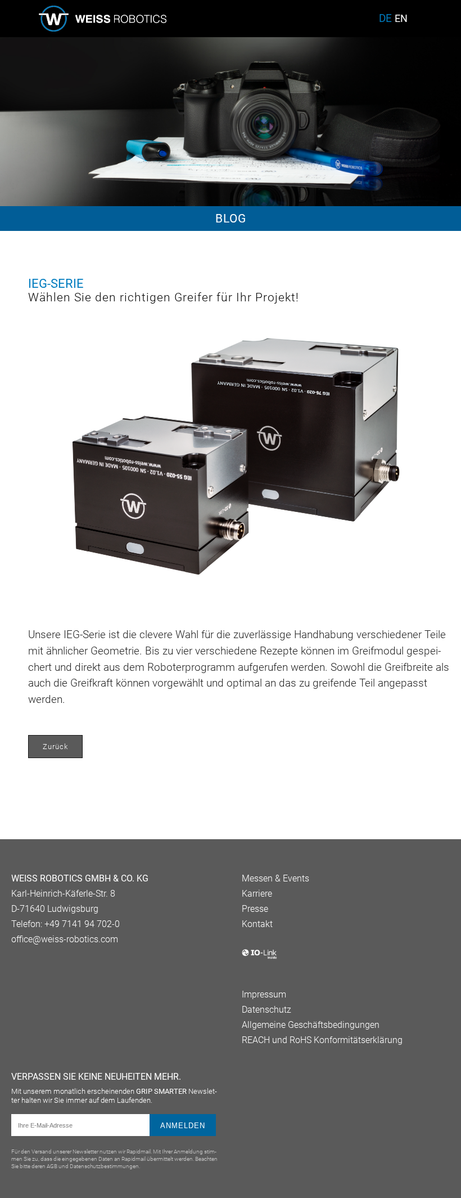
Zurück (55, 746)
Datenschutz (266, 1009)
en (401, 18)
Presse (255, 908)
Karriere (257, 893)
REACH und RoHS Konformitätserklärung (322, 1040)
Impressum (264, 994)
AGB (52, 1166)
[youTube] (37, 968)
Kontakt (257, 924)
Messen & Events (275, 878)
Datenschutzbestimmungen (104, 1166)
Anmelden (182, 1125)
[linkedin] (17, 968)
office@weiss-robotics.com (64, 939)
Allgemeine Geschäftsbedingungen (310, 1024)
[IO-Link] (259, 956)
